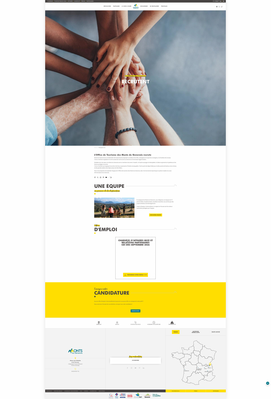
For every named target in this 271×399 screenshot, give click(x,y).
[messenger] (268, 384)
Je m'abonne (135, 360)
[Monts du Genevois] (135, 6)
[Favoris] (219, 6)
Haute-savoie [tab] (216, 332)
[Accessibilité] (217, 6)
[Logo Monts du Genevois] (75, 351)
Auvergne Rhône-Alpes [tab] (196, 332)
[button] (222, 6)
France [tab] (176, 332)
